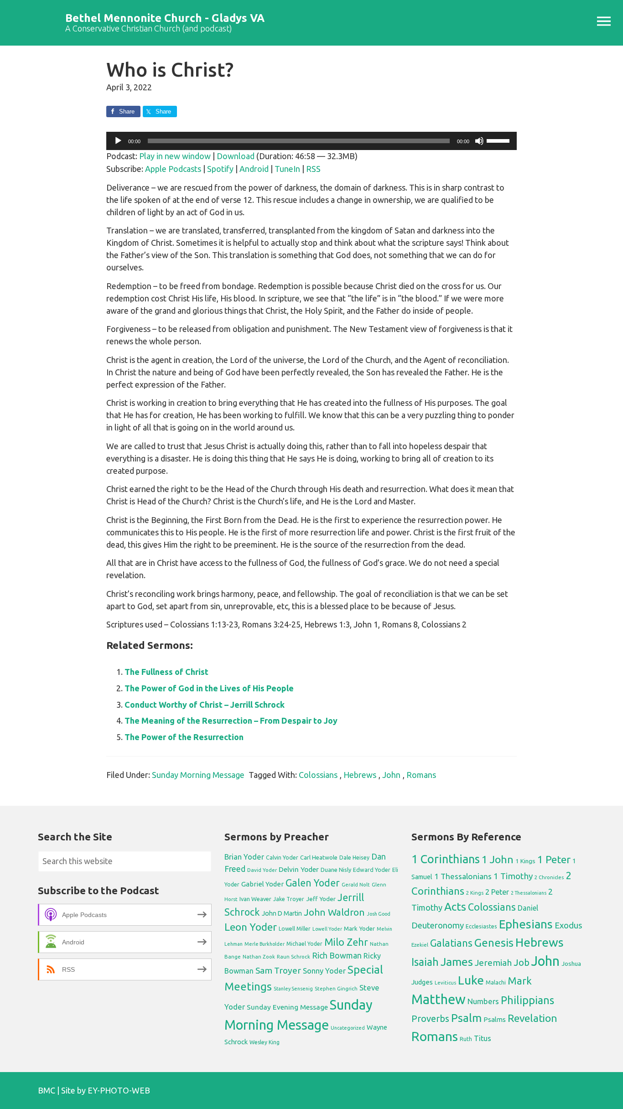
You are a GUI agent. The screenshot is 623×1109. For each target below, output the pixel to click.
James (457, 961)
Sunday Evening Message (287, 1007)
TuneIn (287, 168)
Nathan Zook (259, 956)
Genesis (494, 943)
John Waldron (334, 912)
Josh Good (378, 914)
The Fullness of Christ (166, 671)
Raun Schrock (293, 956)
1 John (498, 859)
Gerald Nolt (356, 884)
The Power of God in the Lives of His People (209, 688)
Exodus (568, 925)
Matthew (438, 999)
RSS (313, 168)
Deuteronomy (437, 925)
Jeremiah (493, 963)
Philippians (527, 1000)
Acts (455, 906)
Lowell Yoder (327, 929)
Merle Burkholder (264, 944)
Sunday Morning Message (198, 774)
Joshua (571, 963)
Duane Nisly (336, 869)
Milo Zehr (346, 942)
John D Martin (282, 913)
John (391, 774)
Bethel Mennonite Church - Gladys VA (165, 18)
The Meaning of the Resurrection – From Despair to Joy (231, 720)
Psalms (494, 1019)
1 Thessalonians (463, 876)
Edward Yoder (371, 869)
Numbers (483, 1001)
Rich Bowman (337, 955)
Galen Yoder (313, 882)
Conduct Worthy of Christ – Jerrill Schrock (205, 704)
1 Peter (554, 859)
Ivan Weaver (255, 899)
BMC (46, 1090)
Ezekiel (419, 945)
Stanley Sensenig (293, 988)
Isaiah (425, 962)
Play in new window (175, 156)
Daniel (528, 908)
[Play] (118, 140)
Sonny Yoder (324, 971)
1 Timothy (513, 876)
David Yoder (262, 870)
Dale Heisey (354, 857)
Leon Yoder (250, 927)
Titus (482, 1038)
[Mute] (479, 140)
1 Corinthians (445, 858)
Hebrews (359, 774)
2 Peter (497, 892)
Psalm (466, 1017)
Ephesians (526, 924)
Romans (421, 774)
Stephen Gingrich (336, 988)
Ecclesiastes (481, 926)
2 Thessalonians (528, 893)
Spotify (220, 168)
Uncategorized (348, 1028)
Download (235, 156)
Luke (471, 980)
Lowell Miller (295, 929)
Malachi (496, 982)
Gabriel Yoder (262, 884)
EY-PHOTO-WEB (119, 1090)
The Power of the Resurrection (184, 736)
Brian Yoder (244, 857)
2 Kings (474, 893)
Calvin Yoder (282, 857)
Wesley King (264, 1042)
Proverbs (430, 1018)
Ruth (466, 1039)
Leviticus (445, 982)
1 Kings (525, 861)
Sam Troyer (278, 970)
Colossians (318, 774)
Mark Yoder (359, 928)
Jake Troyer (288, 899)
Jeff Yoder (321, 898)
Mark (520, 980)
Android (254, 168)
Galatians (451, 943)
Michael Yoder (304, 944)
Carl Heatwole (318, 857)
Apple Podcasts (173, 168)
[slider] (499, 140)
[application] (311, 141)
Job (522, 962)
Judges (422, 982)
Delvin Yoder (299, 869)
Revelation (532, 1018)
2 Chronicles (549, 877)
